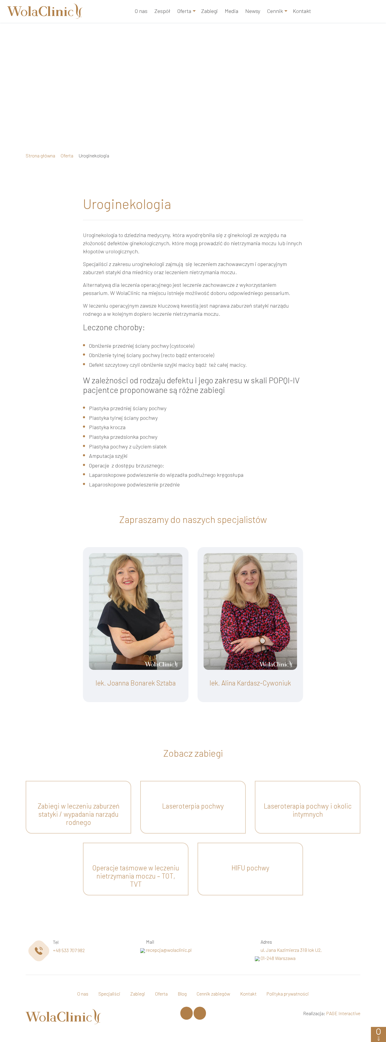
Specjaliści (109, 993)
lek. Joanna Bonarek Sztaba (136, 683)
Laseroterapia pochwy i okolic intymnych (308, 810)
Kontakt (302, 11)
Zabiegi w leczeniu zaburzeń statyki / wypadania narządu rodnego (78, 814)
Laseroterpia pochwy (193, 806)
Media (231, 11)
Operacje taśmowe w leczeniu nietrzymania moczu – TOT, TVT (135, 875)
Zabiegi (209, 11)
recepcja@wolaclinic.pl (168, 950)
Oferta (184, 11)
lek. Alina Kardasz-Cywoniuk (250, 683)
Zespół (162, 11)
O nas (141, 11)
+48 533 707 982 (69, 950)
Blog (182, 993)
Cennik (275, 11)
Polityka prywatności (288, 993)
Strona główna (40, 155)
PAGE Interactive (343, 1013)
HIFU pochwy (250, 867)
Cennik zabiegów (213, 993)
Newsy (252, 11)
